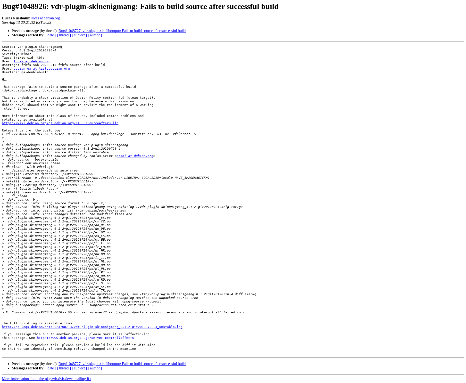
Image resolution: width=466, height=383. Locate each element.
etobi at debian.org (134, 156)
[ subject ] (79, 35)
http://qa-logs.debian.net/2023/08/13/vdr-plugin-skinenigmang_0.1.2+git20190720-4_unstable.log (92, 327)
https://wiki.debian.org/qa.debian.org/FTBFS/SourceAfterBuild (60, 123)
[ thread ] (64, 35)
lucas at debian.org (45, 18)
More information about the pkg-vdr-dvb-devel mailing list (46, 379)
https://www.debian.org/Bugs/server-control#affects (85, 338)
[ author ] (95, 35)
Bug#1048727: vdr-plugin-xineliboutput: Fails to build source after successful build (122, 31)
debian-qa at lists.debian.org (42, 68)
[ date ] (50, 35)
